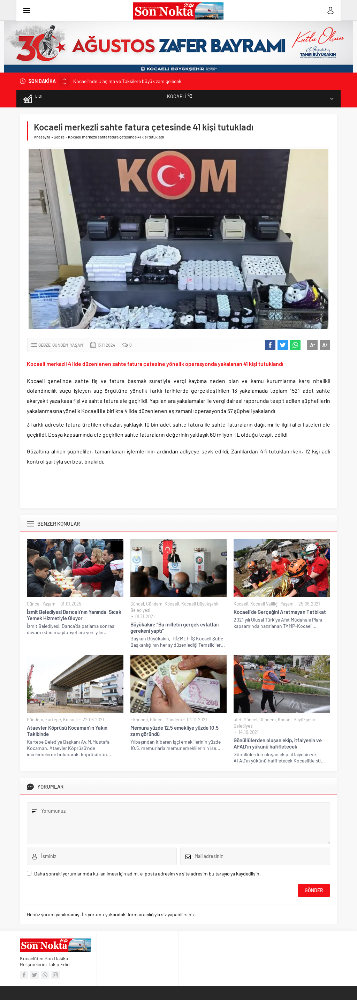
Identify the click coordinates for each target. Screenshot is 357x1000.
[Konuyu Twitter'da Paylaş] (283, 345)
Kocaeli (172, 604)
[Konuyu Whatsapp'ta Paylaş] (295, 345)
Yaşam (76, 345)
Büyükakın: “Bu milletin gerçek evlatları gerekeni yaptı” (174, 627)
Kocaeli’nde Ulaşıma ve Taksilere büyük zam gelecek (127, 81)
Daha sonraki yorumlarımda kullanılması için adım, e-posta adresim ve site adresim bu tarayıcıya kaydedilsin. (147, 874)
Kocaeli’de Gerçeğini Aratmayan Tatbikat (280, 612)
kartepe (53, 719)
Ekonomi (139, 719)
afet (238, 719)
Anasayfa (42, 136)
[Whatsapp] (45, 975)
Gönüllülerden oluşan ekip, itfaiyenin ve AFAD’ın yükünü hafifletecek (278, 743)
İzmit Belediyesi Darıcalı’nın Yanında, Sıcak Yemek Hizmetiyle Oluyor (74, 615)
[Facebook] (24, 975)
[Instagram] (55, 975)
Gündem (60, 345)
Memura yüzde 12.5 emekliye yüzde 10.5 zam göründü (174, 730)
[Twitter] (34, 975)
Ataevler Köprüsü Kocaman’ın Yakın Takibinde (67, 730)
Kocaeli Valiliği (264, 604)
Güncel (33, 604)
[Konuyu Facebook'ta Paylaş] (270, 345)
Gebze (59, 136)
